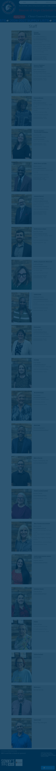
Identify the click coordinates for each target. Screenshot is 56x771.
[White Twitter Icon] (39, 768)
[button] (54, 2)
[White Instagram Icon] (42, 768)
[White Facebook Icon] (45, 768)
